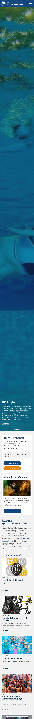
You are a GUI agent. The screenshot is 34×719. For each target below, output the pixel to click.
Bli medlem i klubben (12, 511)
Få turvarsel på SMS (12, 468)
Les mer (5, 424)
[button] (15, 429)
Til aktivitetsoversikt (12, 463)
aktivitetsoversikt (9, 446)
